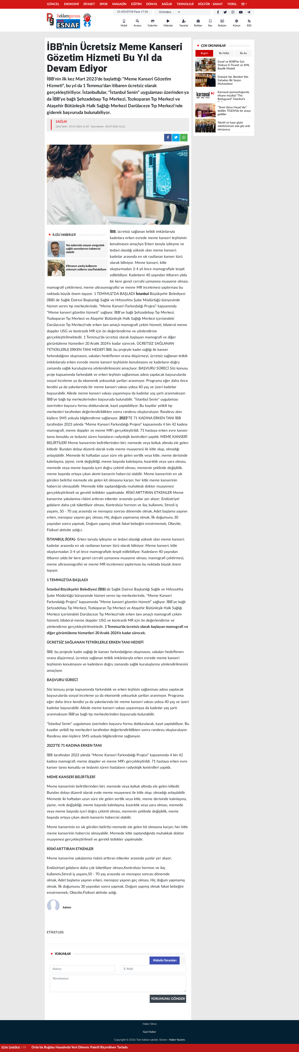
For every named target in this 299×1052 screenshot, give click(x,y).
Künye (236, 25)
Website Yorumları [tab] (164, 960)
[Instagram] (232, 12)
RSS (249, 25)
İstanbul (142, 294)
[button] (244, 4)
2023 (123, 418)
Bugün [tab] (204, 53)
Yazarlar (183, 25)
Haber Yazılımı (177, 1040)
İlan (210, 25)
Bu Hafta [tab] (224, 53)
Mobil (124, 25)
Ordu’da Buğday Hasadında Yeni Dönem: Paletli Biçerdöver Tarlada (80, 1047)
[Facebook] (218, 12)
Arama (137, 25)
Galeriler (153, 25)
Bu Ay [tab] (243, 53)
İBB (113, 232)
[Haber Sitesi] (68, 20)
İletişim (222, 25)
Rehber (198, 25)
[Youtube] (241, 12)
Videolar (168, 25)
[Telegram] (248, 12)
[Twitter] (225, 12)
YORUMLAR (63, 954)
